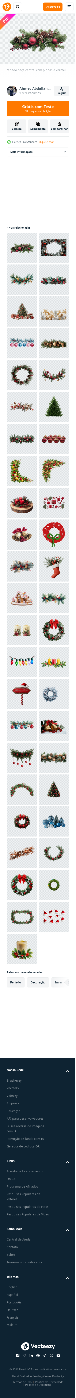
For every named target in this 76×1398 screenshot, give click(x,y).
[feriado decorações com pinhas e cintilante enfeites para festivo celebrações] (22, 1297)
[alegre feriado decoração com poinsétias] (22, 724)
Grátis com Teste (38, 108)
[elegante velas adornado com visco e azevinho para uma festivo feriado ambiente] (22, 1010)
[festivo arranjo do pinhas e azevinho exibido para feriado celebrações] (22, 341)
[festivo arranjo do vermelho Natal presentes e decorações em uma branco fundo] (22, 787)
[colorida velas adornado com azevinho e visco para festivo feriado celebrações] (22, 1106)
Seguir (62, 93)
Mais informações (21, 150)
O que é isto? (46, 142)
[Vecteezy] (7, 7)
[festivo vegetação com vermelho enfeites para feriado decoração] (22, 1265)
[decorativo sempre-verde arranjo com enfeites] (22, 692)
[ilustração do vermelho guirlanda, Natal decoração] (22, 851)
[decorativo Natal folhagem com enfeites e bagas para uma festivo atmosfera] (22, 979)
